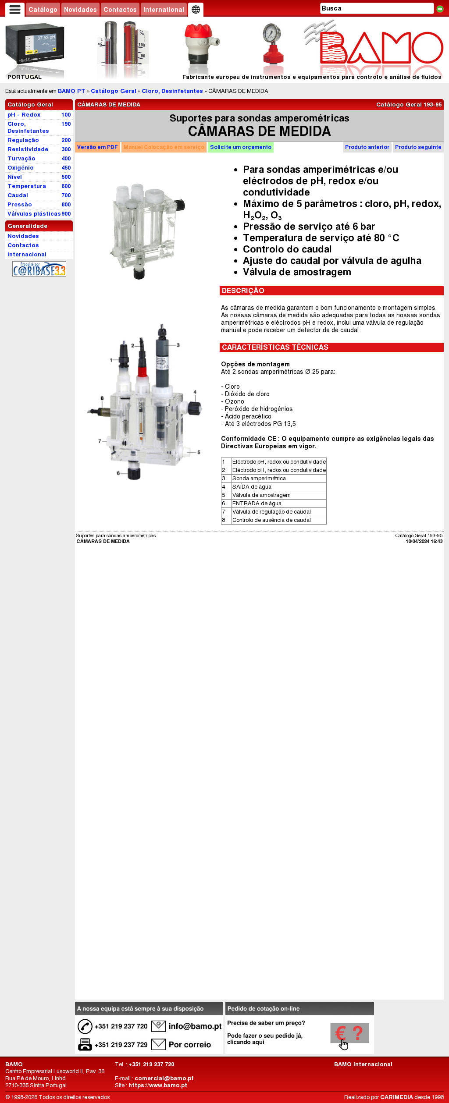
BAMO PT (72, 91)
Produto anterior (367, 147)
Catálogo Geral (113, 91)
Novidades (80, 9)
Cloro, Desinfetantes (172, 91)
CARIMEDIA (396, 1097)
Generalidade (27, 226)
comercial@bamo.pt (164, 1078)
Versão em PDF (97, 147)
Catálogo (43, 9)
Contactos (120, 9)
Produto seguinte (418, 147)
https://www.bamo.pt (157, 1085)
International (163, 9)
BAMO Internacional (363, 1064)
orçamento (240, 147)
